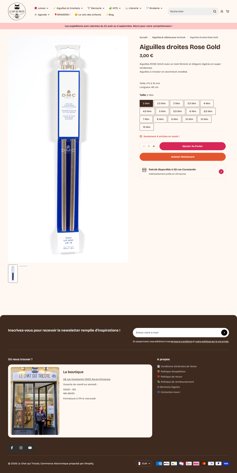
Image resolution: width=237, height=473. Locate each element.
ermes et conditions (182, 341)
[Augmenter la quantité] (154, 146)
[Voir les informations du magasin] (221, 171)
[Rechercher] (214, 11)
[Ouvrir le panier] (228, 11)
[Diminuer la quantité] (143, 146)
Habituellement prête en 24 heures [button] (167, 174)
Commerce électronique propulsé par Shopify (67, 463)
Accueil (144, 37)
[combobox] (193, 11)
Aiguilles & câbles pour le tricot (168, 37)
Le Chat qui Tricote (29, 463)
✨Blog (110, 14)
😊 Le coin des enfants (88, 14)
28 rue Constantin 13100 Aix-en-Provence (86, 379)
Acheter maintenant (182, 156)
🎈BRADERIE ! (62, 14)
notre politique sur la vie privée (211, 341)
